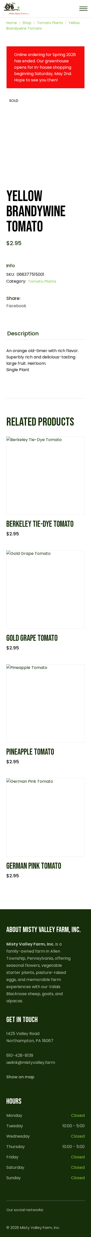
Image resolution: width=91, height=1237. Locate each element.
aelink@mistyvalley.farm (30, 1062)
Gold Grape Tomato (32, 638)
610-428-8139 (19, 1055)
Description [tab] (23, 333)
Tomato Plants (42, 281)
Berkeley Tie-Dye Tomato (40, 524)
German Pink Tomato (33, 866)
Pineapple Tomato (30, 752)
